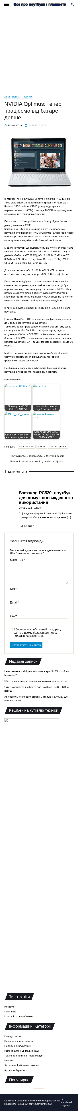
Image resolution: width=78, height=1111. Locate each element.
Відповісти (26, 525)
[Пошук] (72, 4)
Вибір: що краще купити (18, 1041)
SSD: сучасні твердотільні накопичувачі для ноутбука (35, 681)
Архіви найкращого (15, 1070)
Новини (16, 97)
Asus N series (26, 446)
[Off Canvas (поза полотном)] (6, 4)
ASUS (7, 97)
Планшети (10, 1011)
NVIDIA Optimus (58, 446)
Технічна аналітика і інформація (23, 1055)
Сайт (13, 616)
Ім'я (13, 589)
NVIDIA (42, 446)
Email (14, 602)
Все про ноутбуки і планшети (40, 4)
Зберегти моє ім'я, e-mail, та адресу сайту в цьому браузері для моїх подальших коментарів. (37, 632)
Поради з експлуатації (17, 1045)
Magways (65, 1105)
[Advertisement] (39, 49)
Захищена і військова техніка (21, 1065)
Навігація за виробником (19, 1016)
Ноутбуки (27, 97)
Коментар (17, 559)
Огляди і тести (12, 1036)
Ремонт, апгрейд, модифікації (21, 1050)
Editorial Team (15, 125)
